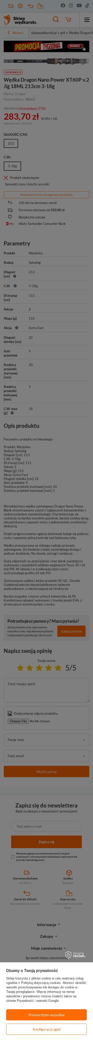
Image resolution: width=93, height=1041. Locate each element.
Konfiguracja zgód (47, 1029)
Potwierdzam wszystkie (46, 1015)
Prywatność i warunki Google (38, 1001)
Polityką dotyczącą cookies (41, 983)
